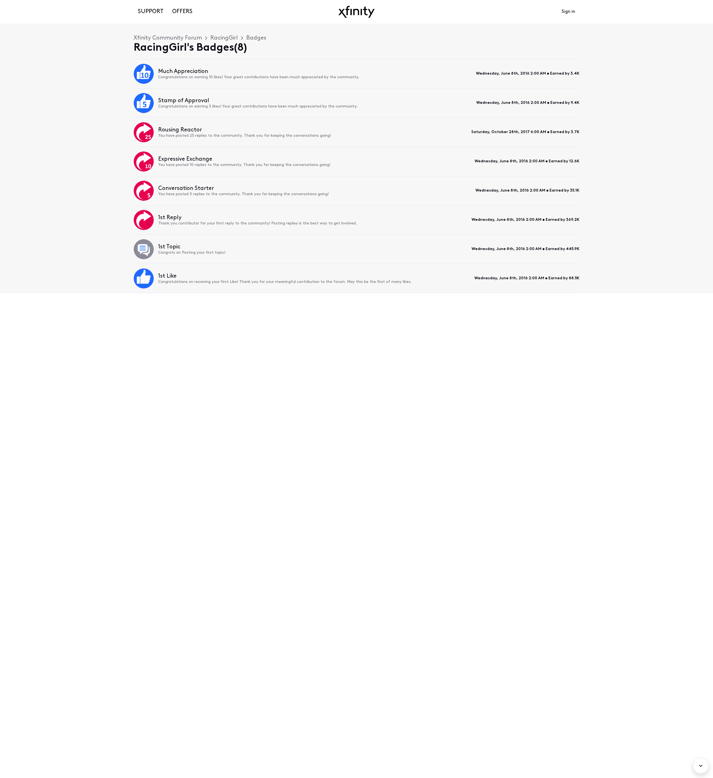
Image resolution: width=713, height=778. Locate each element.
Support (150, 11)
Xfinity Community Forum (168, 38)
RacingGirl (224, 38)
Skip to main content (24, 4)
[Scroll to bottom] (701, 766)
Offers (182, 11)
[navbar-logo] (356, 12)
